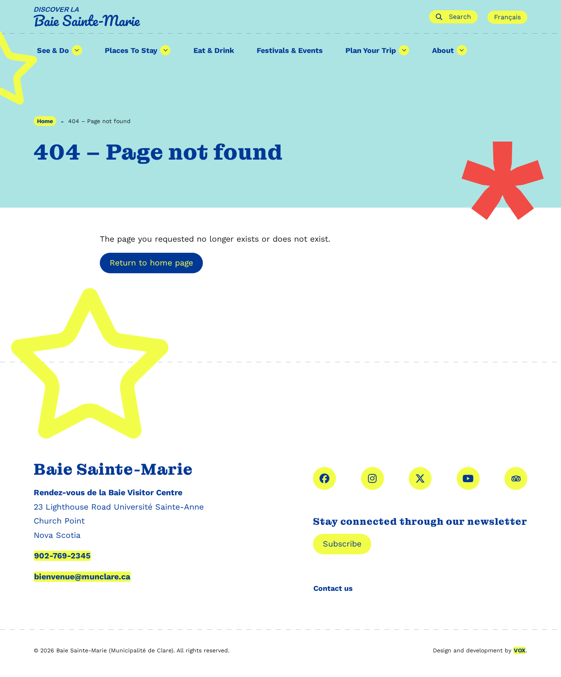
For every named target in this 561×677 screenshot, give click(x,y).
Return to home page (151, 263)
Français (507, 17)
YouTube (468, 478)
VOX (519, 650)
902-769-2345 (62, 555)
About (443, 50)
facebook (324, 478)
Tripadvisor (515, 478)
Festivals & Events (290, 50)
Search (460, 17)
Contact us (333, 588)
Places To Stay (131, 50)
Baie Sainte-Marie (226, 17)
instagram (372, 478)
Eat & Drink (213, 50)
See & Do (53, 50)
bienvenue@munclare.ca (82, 576)
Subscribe (342, 544)
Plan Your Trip (370, 50)
